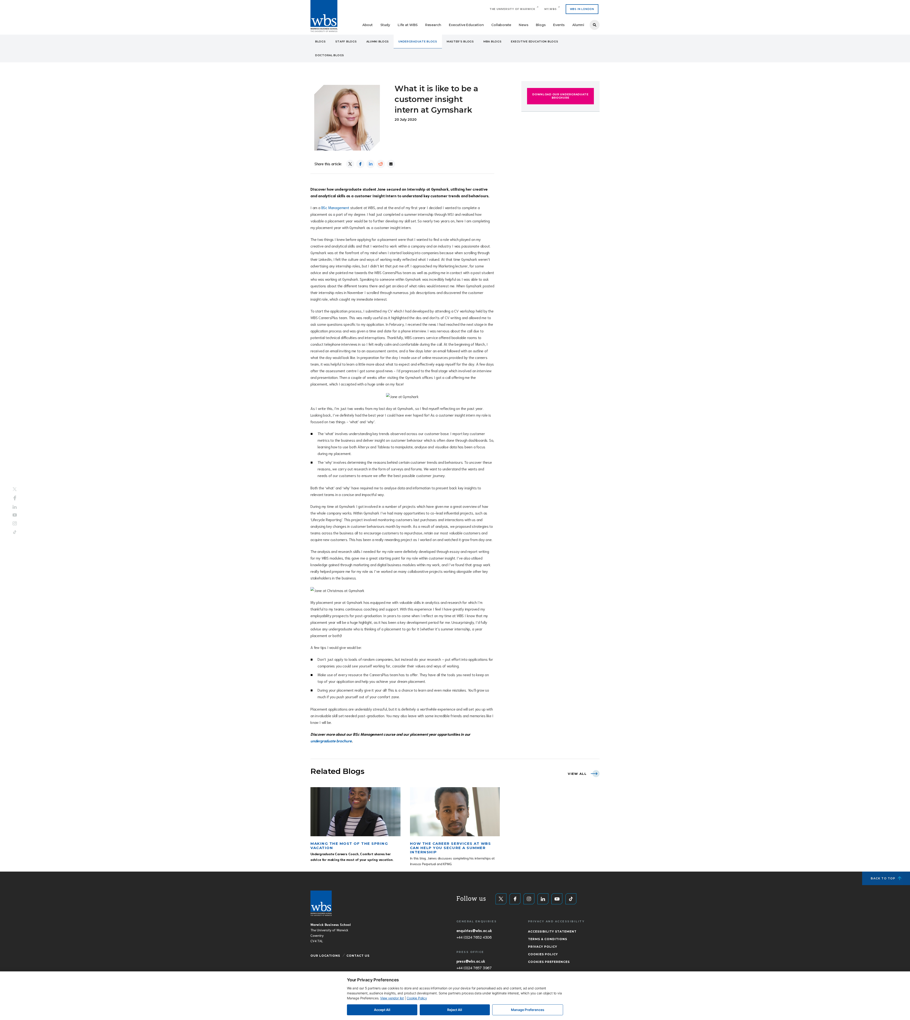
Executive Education (466, 25)
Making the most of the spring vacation (349, 845)
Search (595, 25)
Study (385, 25)
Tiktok (14, 532)
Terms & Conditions (547, 939)
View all (577, 774)
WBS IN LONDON (582, 9)
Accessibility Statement (552, 931)
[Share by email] (391, 164)
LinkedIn (14, 506)
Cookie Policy (417, 998)
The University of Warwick (512, 9)
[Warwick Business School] (323, 16)
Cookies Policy (543, 954)
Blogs (541, 25)
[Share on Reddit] (381, 164)
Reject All (454, 1010)
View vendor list (392, 998)
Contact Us (357, 955)
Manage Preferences (527, 1010)
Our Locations (325, 955)
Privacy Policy (542, 946)
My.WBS (550, 9)
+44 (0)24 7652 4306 (474, 937)
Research (433, 25)
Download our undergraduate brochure (560, 96)
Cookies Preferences (549, 962)
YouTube (14, 515)
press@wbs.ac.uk (470, 961)
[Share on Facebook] (360, 164)
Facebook (15, 498)
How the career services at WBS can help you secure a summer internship (450, 847)
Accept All (382, 1010)
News (523, 25)
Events (559, 25)
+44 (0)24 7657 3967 (474, 967)
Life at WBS (408, 25)
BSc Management (335, 207)
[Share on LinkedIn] (370, 164)
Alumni (578, 25)
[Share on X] (350, 164)
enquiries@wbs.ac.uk (474, 930)
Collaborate (501, 25)
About (367, 25)
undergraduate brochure (331, 740)
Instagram (14, 523)
